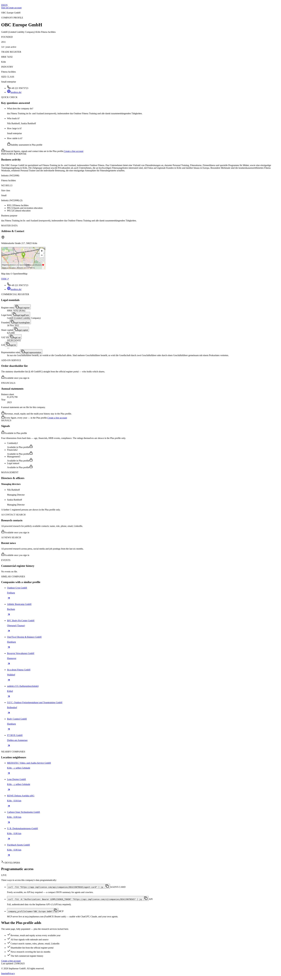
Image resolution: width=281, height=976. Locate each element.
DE (2, 5)
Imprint (4, 973)
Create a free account (73, 151)
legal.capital (23, 330)
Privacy (11, 973)
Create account (15, 7)
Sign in (4, 7)
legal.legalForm (22, 315)
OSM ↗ (5, 279)
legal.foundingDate (22, 323)
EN (6, 5)
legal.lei (13, 345)
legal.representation (33, 352)
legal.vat (16, 338)
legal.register (24, 308)
